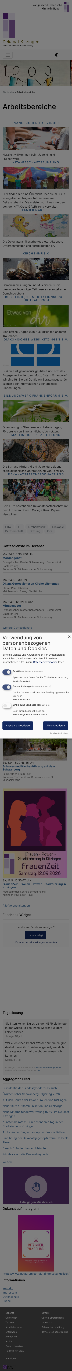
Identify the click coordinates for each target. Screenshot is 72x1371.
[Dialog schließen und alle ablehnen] (69, 635)
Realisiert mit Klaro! (59, 733)
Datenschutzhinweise (45, 661)
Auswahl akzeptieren (18, 725)
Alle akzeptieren (55, 725)
